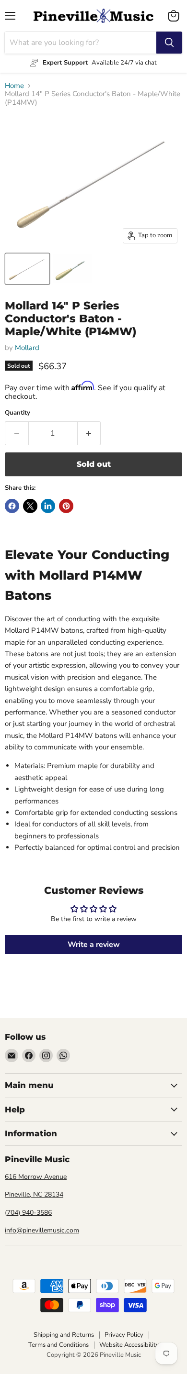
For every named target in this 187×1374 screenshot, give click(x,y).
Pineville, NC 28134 (34, 1194)
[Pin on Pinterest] (66, 506)
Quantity (17, 413)
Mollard (27, 347)
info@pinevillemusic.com (42, 1230)
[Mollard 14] (27, 268)
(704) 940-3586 (28, 1212)
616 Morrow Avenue (36, 1176)
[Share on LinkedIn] (48, 506)
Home (14, 86)
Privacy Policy (124, 1334)
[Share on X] (30, 506)
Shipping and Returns (64, 1334)
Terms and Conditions (58, 1345)
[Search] (169, 43)
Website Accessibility (129, 1345)
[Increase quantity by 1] (89, 433)
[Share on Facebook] (12, 506)
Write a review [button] (94, 944)
